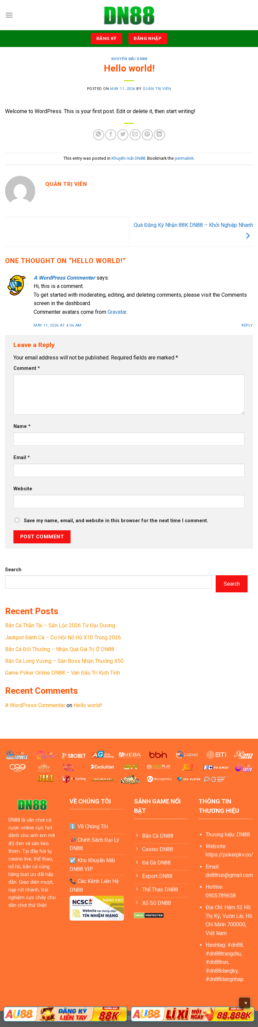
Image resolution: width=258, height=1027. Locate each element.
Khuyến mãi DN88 (129, 59)
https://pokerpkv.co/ (229, 854)
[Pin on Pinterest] (147, 134)
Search (13, 570)
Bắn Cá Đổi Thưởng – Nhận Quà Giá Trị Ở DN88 (59, 649)
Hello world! (88, 705)
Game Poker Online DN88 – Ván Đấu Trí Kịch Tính (62, 673)
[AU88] (65, 1014)
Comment (26, 368)
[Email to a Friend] (135, 134)
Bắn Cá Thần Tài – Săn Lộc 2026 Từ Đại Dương (60, 625)
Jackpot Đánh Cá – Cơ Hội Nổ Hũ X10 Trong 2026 (63, 637)
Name (22, 426)
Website (22, 489)
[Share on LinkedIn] (159, 134)
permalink (184, 158)
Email (21, 457)
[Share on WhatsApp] (98, 134)
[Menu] (9, 15)
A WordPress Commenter (64, 278)
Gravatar (117, 312)
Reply (247, 325)
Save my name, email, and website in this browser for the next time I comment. (116, 521)
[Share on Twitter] (122, 134)
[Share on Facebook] (110, 134)
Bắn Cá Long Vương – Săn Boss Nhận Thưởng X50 (64, 661)
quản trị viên (157, 89)
